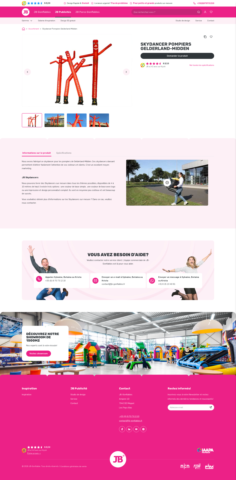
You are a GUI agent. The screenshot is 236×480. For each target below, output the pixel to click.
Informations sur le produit (36, 153)
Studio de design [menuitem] (183, 20)
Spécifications (63, 153)
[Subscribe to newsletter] (210, 407)
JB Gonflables (42, 11)
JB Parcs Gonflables (87, 11)
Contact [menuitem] (210, 20)
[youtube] (136, 429)
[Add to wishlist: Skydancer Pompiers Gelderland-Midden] (211, 37)
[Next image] (126, 72)
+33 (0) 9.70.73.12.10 (129, 416)
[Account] (205, 12)
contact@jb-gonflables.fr (130, 420)
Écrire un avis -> (34, 453)
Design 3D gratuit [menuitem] (68, 20)
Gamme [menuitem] (25, 20)
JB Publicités (63, 11)
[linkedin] (129, 429)
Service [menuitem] (198, 20)
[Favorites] (211, 12)
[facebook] (122, 429)
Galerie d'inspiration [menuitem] (46, 20)
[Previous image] (27, 72)
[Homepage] (26, 12)
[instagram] (143, 429)
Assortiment (33, 29)
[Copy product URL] (205, 37)
